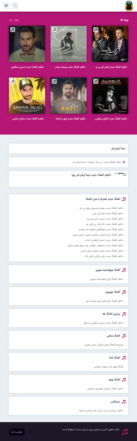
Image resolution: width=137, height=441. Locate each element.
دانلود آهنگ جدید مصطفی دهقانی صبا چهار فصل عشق (95, 246)
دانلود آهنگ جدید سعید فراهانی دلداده (104, 240)
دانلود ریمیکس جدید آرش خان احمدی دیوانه (101, 411)
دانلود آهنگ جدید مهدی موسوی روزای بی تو (101, 208)
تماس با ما (16, 432)
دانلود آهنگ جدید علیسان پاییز (107, 214)
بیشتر (16, 20)
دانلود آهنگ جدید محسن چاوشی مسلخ (103, 323)
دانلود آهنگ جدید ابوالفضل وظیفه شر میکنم (101, 230)
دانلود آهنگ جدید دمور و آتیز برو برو (105, 219)
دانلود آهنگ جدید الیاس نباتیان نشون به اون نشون (97, 235)
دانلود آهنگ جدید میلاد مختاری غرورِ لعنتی (102, 251)
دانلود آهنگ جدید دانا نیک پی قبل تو (104, 224)
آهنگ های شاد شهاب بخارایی (108, 367)
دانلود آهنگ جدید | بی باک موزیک (104, 162)
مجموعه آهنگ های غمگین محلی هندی (104, 345)
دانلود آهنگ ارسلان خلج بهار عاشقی (105, 389)
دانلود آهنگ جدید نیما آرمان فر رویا (91, 175)
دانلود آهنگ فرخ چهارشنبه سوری (106, 279)
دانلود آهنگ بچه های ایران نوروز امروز (104, 301)
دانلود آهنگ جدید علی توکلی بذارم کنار (104, 256)
